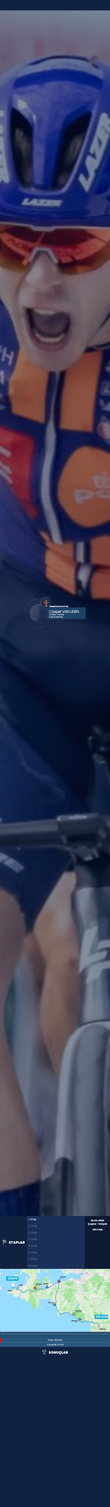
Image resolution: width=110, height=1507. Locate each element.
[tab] (32, 1219)
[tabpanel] (55, 613)
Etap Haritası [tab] (55, 1340)
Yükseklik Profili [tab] (55, 1344)
